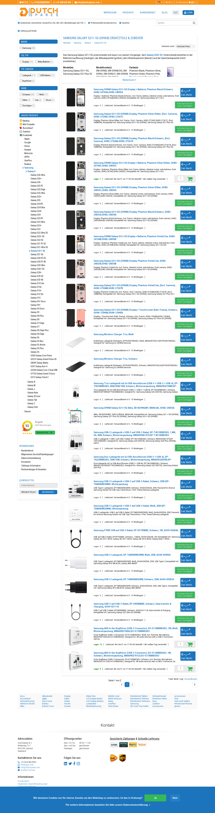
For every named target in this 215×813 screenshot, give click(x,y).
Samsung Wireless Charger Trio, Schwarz (115, 359)
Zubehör (26, 131)
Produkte (128, 12)
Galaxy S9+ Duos (38, 301)
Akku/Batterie (45, 62)
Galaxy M (31, 385)
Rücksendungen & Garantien (33, 469)
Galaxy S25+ (36, 196)
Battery (45, 704)
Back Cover (47, 701)
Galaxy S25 (35, 200)
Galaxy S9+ (35, 305)
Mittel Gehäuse (115, 699)
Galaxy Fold (32, 407)
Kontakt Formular (28, 770)
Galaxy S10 (35, 297)
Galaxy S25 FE (36, 186)
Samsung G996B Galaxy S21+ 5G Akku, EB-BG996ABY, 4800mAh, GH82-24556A (134, 408)
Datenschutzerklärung (31, 458)
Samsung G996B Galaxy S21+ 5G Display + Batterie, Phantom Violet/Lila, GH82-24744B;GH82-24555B (134, 237)
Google (27, 142)
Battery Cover (48, 706)
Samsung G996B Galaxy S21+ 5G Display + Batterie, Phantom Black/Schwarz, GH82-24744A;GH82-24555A (133, 90)
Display (28, 62)
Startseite (66, 43)
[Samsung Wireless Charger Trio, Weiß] (76, 342)
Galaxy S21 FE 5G (38, 243)
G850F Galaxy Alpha (39, 363)
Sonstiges (28, 105)
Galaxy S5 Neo (36, 341)
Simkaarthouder (159, 696)
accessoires (157, 706)
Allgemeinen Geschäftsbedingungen (37, 454)
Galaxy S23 (35, 229)
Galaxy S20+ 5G (37, 269)
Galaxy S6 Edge (37, 334)
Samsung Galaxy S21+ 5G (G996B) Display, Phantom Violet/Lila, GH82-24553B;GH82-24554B (130, 262)
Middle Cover (114, 696)
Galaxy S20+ (36, 272)
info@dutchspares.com (30, 767)
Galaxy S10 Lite (37, 283)
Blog (164, 12)
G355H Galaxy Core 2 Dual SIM (43, 370)
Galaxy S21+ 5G (37, 251)
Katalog (25, 121)
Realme (27, 164)
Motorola (28, 153)
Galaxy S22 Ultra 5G (39, 232)
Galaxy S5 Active (37, 344)
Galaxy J (31, 389)
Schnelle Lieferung (148, 738)
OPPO (26, 157)
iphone (177, 706)
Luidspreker (91, 704)
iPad (176, 699)
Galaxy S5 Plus (37, 348)
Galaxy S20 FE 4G (38, 261)
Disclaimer (26, 462)
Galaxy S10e (36, 287)
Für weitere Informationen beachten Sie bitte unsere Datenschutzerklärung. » (108, 804)
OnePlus (28, 160)
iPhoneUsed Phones (183, 704)
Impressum (110, 12)
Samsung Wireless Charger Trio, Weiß (114, 334)
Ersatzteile (27, 135)
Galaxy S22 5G (36, 240)
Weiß (43, 94)
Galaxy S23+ (36, 225)
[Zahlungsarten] (124, 744)
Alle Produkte (28, 124)
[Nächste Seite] (194, 684)
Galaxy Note (32, 392)
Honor (27, 146)
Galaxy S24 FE (36, 204)
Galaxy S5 (34, 352)
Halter (66, 699)
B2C (176, 12)
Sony (154, 701)
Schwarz (28, 94)
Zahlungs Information (31, 465)
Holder (67, 701)
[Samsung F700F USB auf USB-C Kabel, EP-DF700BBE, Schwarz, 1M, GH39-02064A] (76, 538)
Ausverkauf (27, 128)
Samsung (29, 48)
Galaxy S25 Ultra (37, 193)
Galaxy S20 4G (36, 279)
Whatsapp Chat (27, 765)
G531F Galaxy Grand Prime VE (43, 359)
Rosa (50, 100)
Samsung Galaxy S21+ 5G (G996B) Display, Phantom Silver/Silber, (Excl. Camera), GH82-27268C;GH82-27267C (136, 115)
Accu (22, 696)
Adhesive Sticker (27, 704)
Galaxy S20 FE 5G (38, 258)
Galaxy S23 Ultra (37, 222)
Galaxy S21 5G (36, 254)
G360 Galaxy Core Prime (41, 355)
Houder (67, 704)
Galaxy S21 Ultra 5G (39, 247)
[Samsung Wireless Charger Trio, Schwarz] (76, 367)
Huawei (27, 149)
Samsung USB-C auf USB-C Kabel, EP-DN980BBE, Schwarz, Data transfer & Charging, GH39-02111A (132, 605)
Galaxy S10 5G (36, 294)
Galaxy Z (31, 403)
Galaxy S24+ (36, 211)
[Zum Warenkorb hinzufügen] (189, 179)
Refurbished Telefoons (140, 701)
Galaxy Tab (32, 400)
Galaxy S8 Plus (37, 316)
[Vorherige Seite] (121, 684)
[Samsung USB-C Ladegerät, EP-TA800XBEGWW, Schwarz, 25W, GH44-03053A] (76, 587)
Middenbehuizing (93, 706)
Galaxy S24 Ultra (37, 207)
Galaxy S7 (34, 326)
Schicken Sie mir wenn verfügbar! (185, 105)
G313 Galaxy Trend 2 (39, 377)
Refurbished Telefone (139, 699)
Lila (38, 100)
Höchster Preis (183, 46)
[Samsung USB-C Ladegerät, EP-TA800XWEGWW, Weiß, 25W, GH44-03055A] (76, 563)
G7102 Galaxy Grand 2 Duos (42, 373)
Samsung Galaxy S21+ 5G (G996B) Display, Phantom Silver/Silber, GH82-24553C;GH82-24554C (131, 188)
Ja (155, 798)
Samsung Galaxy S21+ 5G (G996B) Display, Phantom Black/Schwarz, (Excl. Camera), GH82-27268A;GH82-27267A (132, 139)
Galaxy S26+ (36, 178)
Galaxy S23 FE (36, 218)
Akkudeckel (47, 696)
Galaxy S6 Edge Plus (39, 330)
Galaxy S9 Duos (37, 308)
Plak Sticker (113, 706)
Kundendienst (148, 12)
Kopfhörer (28, 81)
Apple (27, 139)
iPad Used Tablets (182, 701)
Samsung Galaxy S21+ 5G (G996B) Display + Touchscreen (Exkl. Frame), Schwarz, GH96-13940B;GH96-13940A (136, 311)
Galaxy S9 (34, 312)
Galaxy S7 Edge (37, 323)
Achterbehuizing (27, 701)
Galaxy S (31, 171)
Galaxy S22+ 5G (37, 236)
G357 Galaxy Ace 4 (38, 366)
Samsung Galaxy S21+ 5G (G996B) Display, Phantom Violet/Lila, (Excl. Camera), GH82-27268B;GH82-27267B (135, 286)
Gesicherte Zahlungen (122, 738)
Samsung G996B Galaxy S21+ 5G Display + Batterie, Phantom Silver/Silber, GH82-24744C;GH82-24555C (136, 164)
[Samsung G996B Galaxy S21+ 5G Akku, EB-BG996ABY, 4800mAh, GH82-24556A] (76, 416)
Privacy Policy (28, 492)
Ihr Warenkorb (185, 2)
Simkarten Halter (159, 699)
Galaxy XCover (33, 396)
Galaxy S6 (34, 337)
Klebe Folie (91, 696)
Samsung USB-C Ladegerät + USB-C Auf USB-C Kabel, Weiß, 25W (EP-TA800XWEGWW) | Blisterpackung (130, 507)
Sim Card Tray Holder (139, 706)
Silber (26, 100)
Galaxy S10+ (36, 290)
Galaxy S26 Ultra (37, 175)
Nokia (110, 701)
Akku (22, 706)
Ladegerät (29, 75)
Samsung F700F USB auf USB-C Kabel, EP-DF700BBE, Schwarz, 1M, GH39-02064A (136, 530)
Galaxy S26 (35, 182)
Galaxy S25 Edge (37, 189)
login (189, 12)
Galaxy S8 (34, 319)
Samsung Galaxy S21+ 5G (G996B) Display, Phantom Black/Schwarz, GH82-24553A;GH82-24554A (132, 213)
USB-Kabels (47, 75)
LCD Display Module (94, 701)
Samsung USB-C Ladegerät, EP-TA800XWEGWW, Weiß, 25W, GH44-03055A (132, 555)
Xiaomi (27, 411)
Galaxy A (31, 382)
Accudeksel (25, 699)
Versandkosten (190, 679)
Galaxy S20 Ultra (37, 265)
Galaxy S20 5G (36, 276)
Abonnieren (48, 492)
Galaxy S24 (35, 214)
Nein (175, 798)
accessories (179, 696)
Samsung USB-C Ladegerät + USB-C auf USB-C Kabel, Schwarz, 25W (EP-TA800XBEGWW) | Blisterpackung (132, 482)
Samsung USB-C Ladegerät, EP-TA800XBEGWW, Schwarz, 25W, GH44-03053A (134, 579)
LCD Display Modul (94, 699)
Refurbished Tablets (139, 696)
